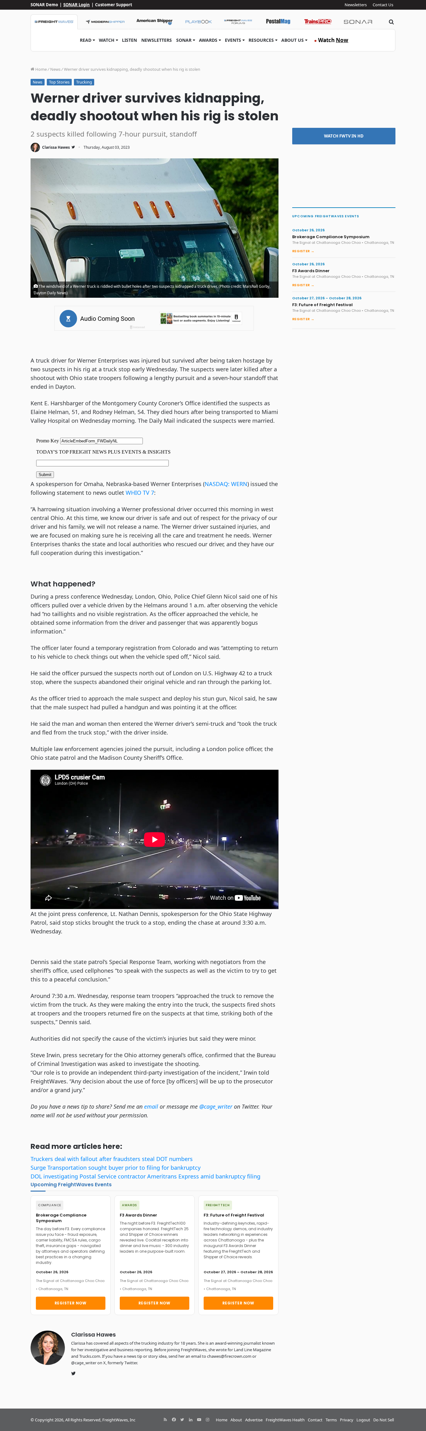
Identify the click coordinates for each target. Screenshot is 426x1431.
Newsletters (356, 4)
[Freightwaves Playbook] (198, 21)
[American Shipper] (154, 21)
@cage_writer (215, 1106)
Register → (303, 250)
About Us (292, 40)
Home (40, 69)
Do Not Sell (383, 1420)
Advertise (254, 1420)
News (55, 69)
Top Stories (59, 82)
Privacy (346, 1420)
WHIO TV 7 (140, 492)
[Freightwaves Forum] (238, 21)
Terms (331, 1420)
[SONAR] (358, 21)
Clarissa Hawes (56, 147)
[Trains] (318, 21)
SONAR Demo (44, 4)
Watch (106, 40)
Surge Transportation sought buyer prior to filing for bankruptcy (116, 1167)
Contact (315, 1420)
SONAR (183, 40)
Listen (129, 40)
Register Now (71, 1303)
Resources (261, 40)
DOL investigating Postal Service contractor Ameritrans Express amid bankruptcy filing (145, 1176)
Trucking (84, 82)
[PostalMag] (278, 21)
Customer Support (113, 4)
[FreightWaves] (54, 21)
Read (85, 40)
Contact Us (383, 4)
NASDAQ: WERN (226, 484)
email (151, 1106)
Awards (208, 40)
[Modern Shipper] (104, 21)
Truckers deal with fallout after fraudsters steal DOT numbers (112, 1159)
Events (233, 40)
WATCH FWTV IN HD (344, 136)
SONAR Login (76, 4)
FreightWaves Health (285, 1420)
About (236, 1420)
